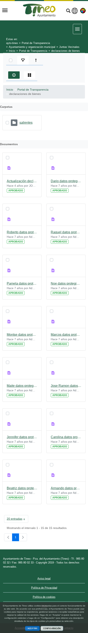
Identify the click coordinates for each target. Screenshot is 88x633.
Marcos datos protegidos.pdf (66, 334)
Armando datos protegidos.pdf (66, 488)
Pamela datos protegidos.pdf (22, 283)
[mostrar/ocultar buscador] (68, 11)
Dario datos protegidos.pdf (66, 181)
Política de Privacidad (44, 587)
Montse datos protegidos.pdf (22, 334)
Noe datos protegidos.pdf (66, 283)
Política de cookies (44, 596)
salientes (26, 122)
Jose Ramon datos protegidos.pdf (66, 385)
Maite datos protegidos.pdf (22, 385)
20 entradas (17, 519)
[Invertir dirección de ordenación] (37, 60)
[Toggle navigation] (5, 10)
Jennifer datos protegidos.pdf (22, 437)
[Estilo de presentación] (29, 75)
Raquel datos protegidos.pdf (66, 232)
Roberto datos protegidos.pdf (22, 232)
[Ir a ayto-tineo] (39, 10)
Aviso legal (44, 578)
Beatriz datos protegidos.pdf (22, 488)
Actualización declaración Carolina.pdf (22, 181)
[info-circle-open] (14, 75)
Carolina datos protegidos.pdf (66, 437)
